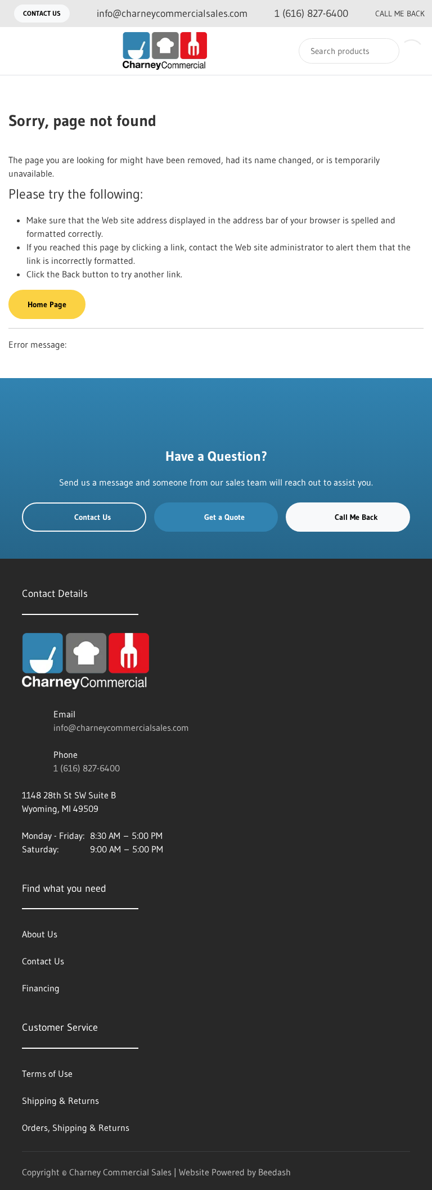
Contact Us (42, 13)
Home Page (47, 304)
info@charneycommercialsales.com (121, 727)
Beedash (274, 1172)
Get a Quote (224, 517)
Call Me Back (400, 13)
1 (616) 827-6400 (86, 768)
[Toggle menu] (19, 51)
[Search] (383, 51)
